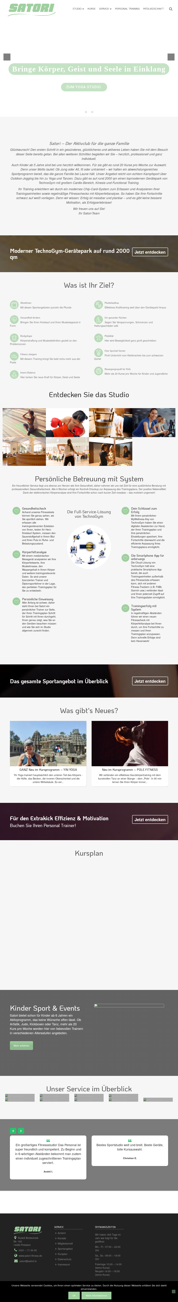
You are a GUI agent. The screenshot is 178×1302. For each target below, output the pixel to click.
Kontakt (62, 1238)
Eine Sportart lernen (115, 350)
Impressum (64, 1264)
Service (104, 8)
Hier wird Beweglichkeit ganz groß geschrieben (130, 340)
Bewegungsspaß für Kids (118, 369)
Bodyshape (26, 336)
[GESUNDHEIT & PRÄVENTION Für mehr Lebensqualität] (49, 1095)
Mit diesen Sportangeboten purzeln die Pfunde (45, 307)
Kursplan (62, 1254)
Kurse (92, 8)
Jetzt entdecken (150, 252)
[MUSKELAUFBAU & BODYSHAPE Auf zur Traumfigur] (14, 1099)
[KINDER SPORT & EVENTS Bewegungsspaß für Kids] (49, 1099)
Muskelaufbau (112, 302)
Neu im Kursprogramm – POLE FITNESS (48, 769)
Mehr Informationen (96, 1295)
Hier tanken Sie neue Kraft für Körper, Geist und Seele (50, 377)
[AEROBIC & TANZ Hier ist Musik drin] (118, 1099)
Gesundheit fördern (30, 317)
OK (74, 1295)
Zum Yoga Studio (84, 87)
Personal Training (127, 8)
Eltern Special (130, 769)
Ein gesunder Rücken (116, 317)
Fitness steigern (28, 354)
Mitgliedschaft (153, 8)
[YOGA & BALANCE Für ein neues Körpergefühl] (14, 1095)
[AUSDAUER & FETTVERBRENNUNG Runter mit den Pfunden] (83, 1099)
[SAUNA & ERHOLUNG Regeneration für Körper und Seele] (83, 1095)
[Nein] (173, 1291)
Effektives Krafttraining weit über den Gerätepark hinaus (135, 307)
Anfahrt (62, 1233)
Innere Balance (27, 372)
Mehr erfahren (21, 1045)
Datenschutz (64, 1259)
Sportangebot (65, 1248)
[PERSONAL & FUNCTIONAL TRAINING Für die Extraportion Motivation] (118, 1095)
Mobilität (109, 336)
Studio (77, 8)
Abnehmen (25, 302)
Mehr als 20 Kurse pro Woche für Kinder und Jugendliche (136, 373)
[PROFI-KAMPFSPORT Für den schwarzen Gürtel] (152, 1099)
